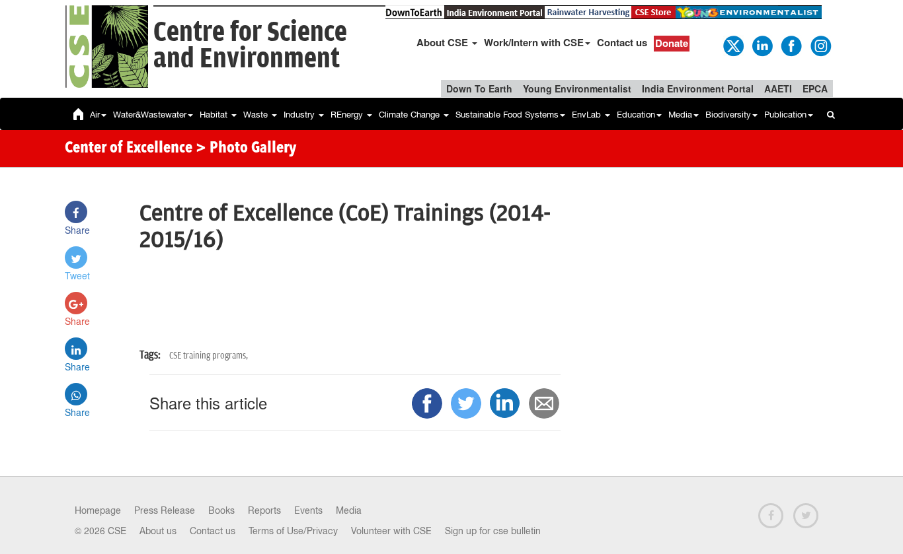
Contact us (622, 42)
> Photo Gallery (246, 148)
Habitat (215, 115)
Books (221, 510)
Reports (264, 510)
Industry (300, 115)
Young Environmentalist (577, 88)
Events (308, 510)
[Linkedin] (761, 45)
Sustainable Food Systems (507, 115)
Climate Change (410, 115)
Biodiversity (728, 115)
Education (636, 115)
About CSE (443, 42)
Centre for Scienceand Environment (250, 46)
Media (680, 115)
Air (95, 115)
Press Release (164, 510)
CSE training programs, (208, 355)
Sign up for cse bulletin (493, 531)
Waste (256, 115)
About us (158, 531)
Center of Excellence (128, 148)
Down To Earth (479, 88)
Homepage (98, 510)
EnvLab (588, 115)
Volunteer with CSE (391, 531)
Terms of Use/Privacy (293, 531)
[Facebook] (791, 45)
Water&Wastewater (149, 115)
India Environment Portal (698, 88)
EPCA (815, 88)
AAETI (778, 88)
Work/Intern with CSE (534, 42)
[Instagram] (820, 45)
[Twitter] (732, 45)
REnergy (348, 115)
